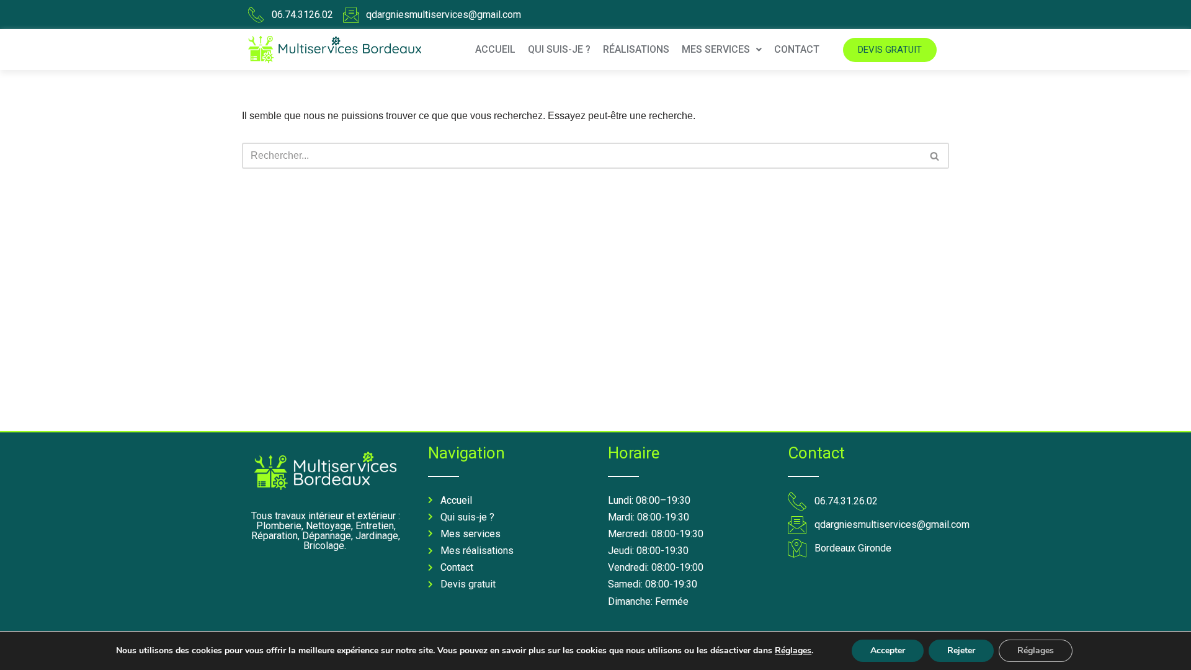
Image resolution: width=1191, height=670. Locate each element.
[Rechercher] (935, 156)
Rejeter (961, 650)
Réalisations (636, 49)
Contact (796, 49)
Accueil (495, 49)
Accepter (887, 650)
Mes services (716, 49)
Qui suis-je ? (559, 49)
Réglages (793, 650)
